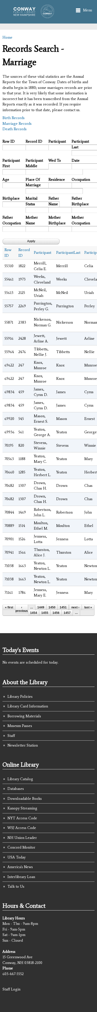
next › (75, 607)
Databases (15, 788)
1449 (40, 607)
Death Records (14, 129)
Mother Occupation (81, 220)
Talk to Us (15, 886)
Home (7, 37)
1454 (33, 613)
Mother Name (32, 220)
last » (88, 607)
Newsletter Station (22, 745)
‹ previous (21, 609)
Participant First (11, 163)
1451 (63, 607)
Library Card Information (27, 706)
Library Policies (20, 696)
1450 (51, 607)
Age (5, 179)
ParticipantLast (68, 252)
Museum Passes (19, 726)
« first (9, 607)
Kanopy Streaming (22, 808)
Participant (57, 141)
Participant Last (80, 144)
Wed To (54, 160)
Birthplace (11, 198)
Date (76, 160)
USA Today (16, 857)
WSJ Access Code (21, 828)
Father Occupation (11, 220)
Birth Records (13, 118)
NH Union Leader (22, 837)
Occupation (81, 179)
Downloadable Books (24, 798)
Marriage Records (17, 123)
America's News (20, 867)
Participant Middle (34, 163)
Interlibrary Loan (21, 877)
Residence (56, 179)
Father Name (53, 201)
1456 (55, 613)
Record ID (34, 141)
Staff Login (11, 989)
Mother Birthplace (57, 220)
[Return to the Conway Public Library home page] (32, 15)
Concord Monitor (21, 847)
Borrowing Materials (24, 716)
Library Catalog (20, 779)
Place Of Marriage (33, 182)
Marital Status (32, 201)
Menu (87, 10)
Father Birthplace (80, 201)
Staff (11, 735)
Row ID (8, 141)
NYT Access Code (22, 818)
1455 (44, 613)
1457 (67, 613)
